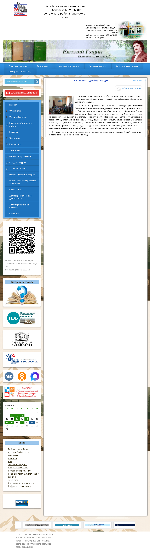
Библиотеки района (18, 449)
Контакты (14, 213)
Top (143, 543)
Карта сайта (15, 189)
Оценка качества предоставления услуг (23, 182)
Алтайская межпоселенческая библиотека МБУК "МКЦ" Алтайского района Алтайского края (65, 12)
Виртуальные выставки (127, 66)
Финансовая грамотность (21, 483)
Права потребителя (18, 467)
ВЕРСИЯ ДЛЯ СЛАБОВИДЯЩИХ (23, 93)
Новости (12, 458)
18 (12, 422)
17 (7, 422)
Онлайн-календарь (17, 464)
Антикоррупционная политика (19, 206)
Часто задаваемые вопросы (22, 174)
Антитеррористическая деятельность (20, 197)
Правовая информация (19, 470)
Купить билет (43, 66)
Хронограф (14, 150)
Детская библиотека (18, 452)
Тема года (13, 480)
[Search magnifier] (36, 81)
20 (22, 422)
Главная (13, 104)
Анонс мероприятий (18, 66)
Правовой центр (97, 66)
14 (27, 419)
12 (17, 419)
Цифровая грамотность (20, 486)
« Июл (7, 432)
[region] (75, 51)
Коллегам (13, 132)
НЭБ (10, 461)
